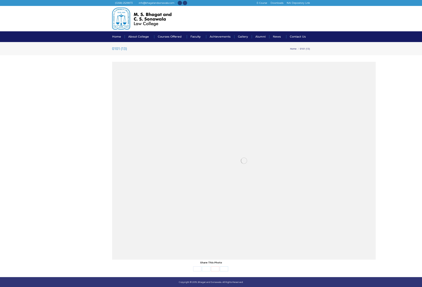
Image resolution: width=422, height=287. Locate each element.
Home (293, 48)
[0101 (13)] (244, 161)
